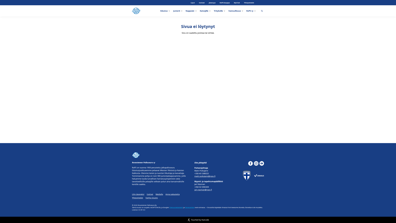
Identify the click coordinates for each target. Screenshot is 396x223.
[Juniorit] (181, 10)
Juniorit (176, 11)
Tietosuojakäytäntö (176, 207)
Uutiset (202, 3)
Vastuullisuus (234, 11)
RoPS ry (249, 11)
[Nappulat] (196, 10)
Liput (193, 3)
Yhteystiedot (249, 3)
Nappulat (190, 11)
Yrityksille (218, 11)
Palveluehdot (189, 207)
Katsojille (204, 11)
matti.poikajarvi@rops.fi (204, 176)
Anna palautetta (173, 194)
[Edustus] (169, 10)
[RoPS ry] (255, 10)
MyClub (237, 3)
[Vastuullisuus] (242, 10)
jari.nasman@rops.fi (203, 190)
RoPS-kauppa (225, 3)
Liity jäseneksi (138, 194)
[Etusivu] (136, 11)
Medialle (159, 194)
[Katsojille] (210, 10)
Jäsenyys (212, 3)
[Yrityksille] (224, 10)
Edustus (164, 11)
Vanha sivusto (152, 198)
